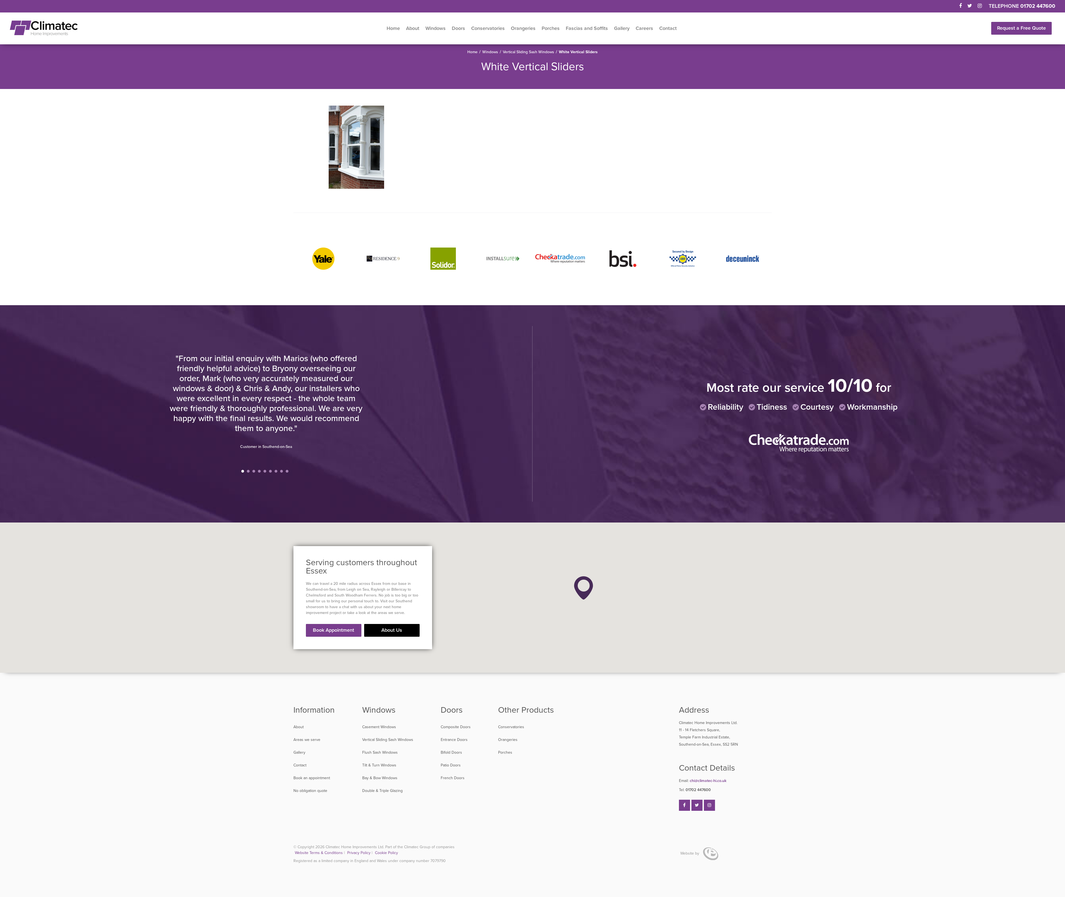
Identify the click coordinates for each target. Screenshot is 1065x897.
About (412, 28)
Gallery (622, 28)
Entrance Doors (454, 739)
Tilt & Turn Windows (379, 765)
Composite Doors (456, 727)
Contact (668, 28)
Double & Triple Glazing (382, 790)
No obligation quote (310, 790)
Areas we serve (306, 739)
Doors (458, 28)
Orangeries (523, 28)
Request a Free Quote (1021, 28)
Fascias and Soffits (587, 28)
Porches (551, 28)
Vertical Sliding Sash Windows (528, 52)
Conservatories (488, 28)
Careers (644, 28)
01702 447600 (1037, 6)
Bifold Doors (451, 752)
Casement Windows (379, 727)
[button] (583, 588)
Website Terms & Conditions (319, 852)
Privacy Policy (359, 852)
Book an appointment (311, 778)
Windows (435, 28)
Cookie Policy (386, 852)
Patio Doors (451, 765)
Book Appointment (333, 630)
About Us (391, 630)
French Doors (453, 778)
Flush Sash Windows (380, 752)
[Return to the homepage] (44, 28)
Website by (690, 853)
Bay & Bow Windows (379, 778)
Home (393, 28)
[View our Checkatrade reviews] (799, 451)
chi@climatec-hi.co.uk (702, 780)
